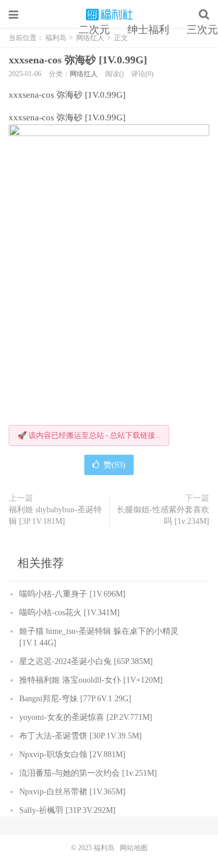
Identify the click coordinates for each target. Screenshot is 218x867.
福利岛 (109, 14)
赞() (114, 465)
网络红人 (84, 74)
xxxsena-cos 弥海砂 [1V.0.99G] (78, 60)
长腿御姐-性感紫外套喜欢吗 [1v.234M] (163, 515)
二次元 (94, 29)
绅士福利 (148, 29)
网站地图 (134, 848)
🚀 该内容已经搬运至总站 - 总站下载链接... (88, 435)
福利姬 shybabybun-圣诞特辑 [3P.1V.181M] (55, 515)
